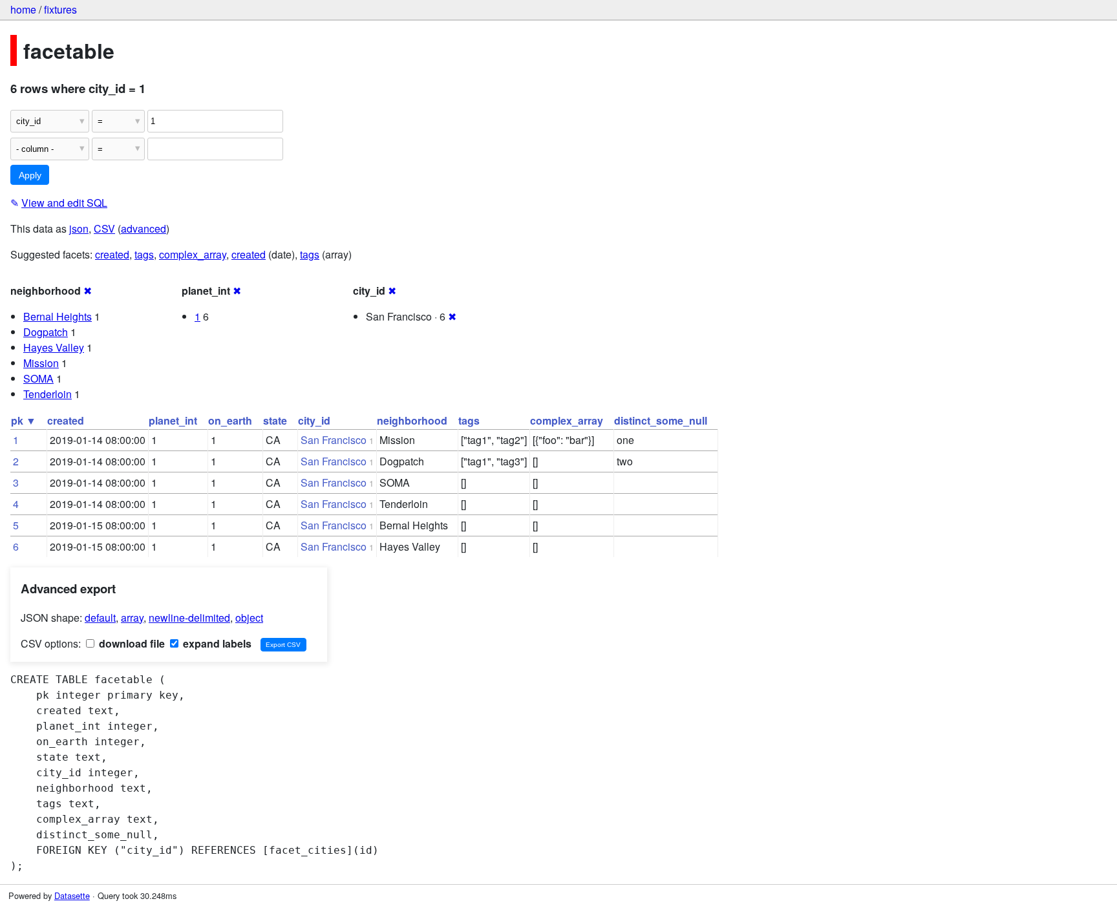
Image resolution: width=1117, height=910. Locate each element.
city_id (314, 420)
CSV (104, 228)
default (100, 617)
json (79, 228)
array (132, 617)
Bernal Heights (57, 316)
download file (130, 643)
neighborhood (412, 420)
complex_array (192, 254)
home (23, 9)
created (112, 254)
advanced (143, 228)
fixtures (60, 9)
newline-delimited (189, 617)
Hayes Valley (53, 347)
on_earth (230, 420)
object (249, 617)
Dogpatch (45, 331)
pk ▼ (23, 420)
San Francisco (334, 439)
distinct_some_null (660, 420)
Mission (41, 362)
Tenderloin (47, 393)
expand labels (215, 643)
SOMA (38, 378)
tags (144, 254)
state (275, 420)
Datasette (72, 895)
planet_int (173, 420)
